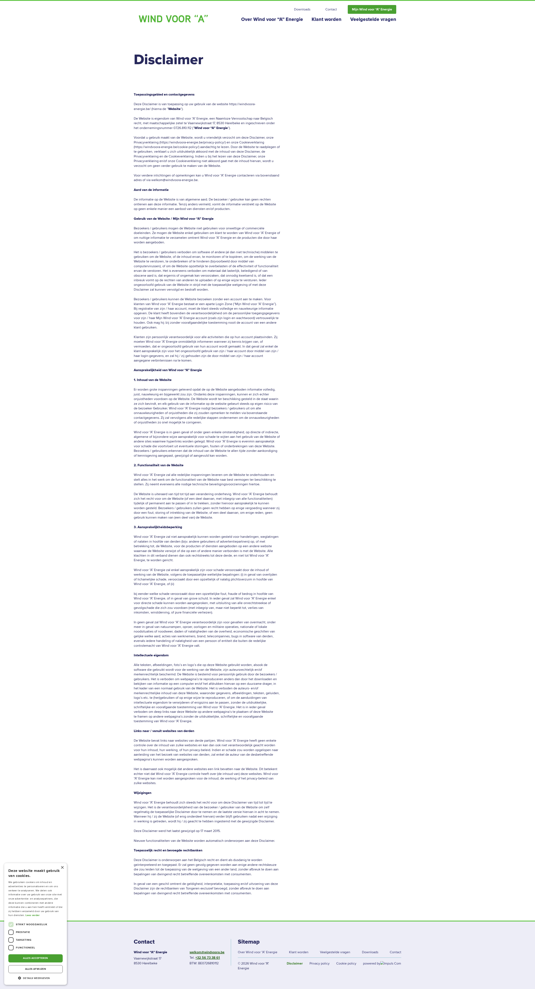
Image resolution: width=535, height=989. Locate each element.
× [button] (62, 867)
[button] (35, 978)
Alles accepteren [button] (35, 958)
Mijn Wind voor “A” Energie (372, 9)
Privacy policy (320, 963)
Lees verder (32, 915)
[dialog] (35, 924)
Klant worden (326, 19)
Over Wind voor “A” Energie (272, 19)
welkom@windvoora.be (207, 952)
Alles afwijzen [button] (35, 969)
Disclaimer (295, 963)
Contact (331, 9)
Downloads (302, 9)
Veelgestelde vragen (373, 19)
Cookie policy (346, 963)
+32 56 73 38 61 (207, 958)
